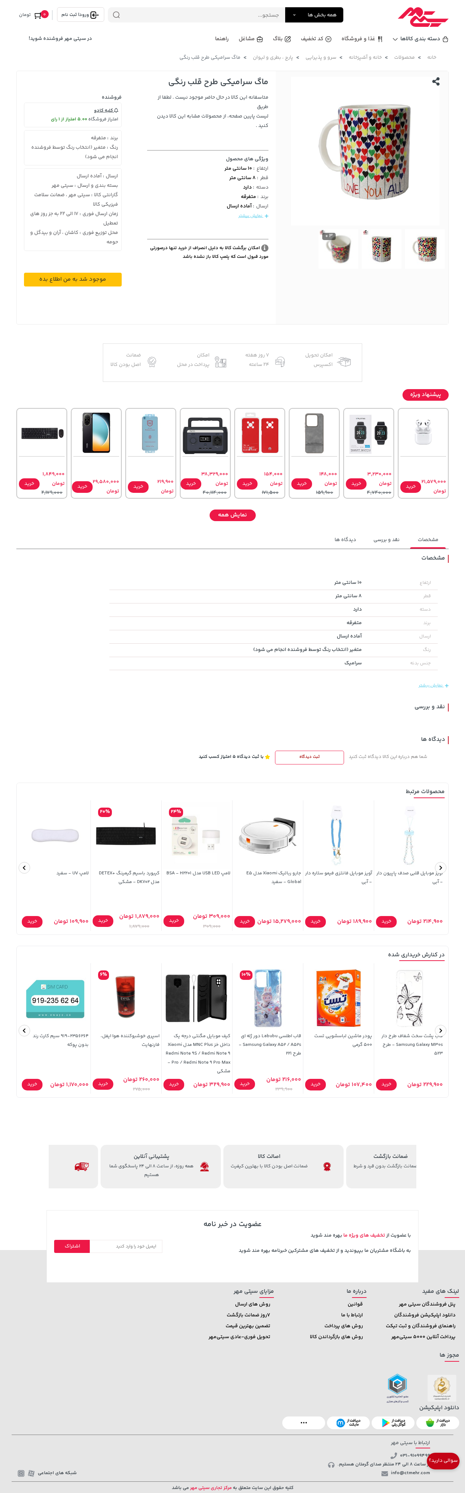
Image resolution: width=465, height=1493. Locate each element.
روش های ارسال (252, 1304)
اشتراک (72, 1246)
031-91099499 (415, 1455)
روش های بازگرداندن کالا (336, 1337)
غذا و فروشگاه (358, 39)
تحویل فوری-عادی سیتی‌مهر (239, 1337)
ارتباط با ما (352, 1315)
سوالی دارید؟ (443, 1461)
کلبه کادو (104, 110)
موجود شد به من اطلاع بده (72, 279)
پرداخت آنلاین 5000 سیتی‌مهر (423, 1337)
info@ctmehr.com (410, 1473)
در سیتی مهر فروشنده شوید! (60, 39)
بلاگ (278, 39)
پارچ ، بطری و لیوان (273, 58)
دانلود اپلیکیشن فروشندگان (425, 1315)
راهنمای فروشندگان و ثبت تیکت (421, 1326)
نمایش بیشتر (250, 216)
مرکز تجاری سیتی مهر (210, 1488)
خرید (411, 487)
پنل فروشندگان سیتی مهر (427, 1304)
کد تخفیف (312, 39)
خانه (431, 58)
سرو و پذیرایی (321, 58)
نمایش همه (232, 515)
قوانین (355, 1304)
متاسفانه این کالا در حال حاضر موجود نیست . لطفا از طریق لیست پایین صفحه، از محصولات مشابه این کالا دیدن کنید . (212, 112)
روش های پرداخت (343, 1326)
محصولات (404, 58)
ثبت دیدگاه (309, 757)
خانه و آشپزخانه (365, 58)
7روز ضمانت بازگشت (248, 1315)
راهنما (222, 39)
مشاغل (247, 39)
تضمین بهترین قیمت (248, 1326)
